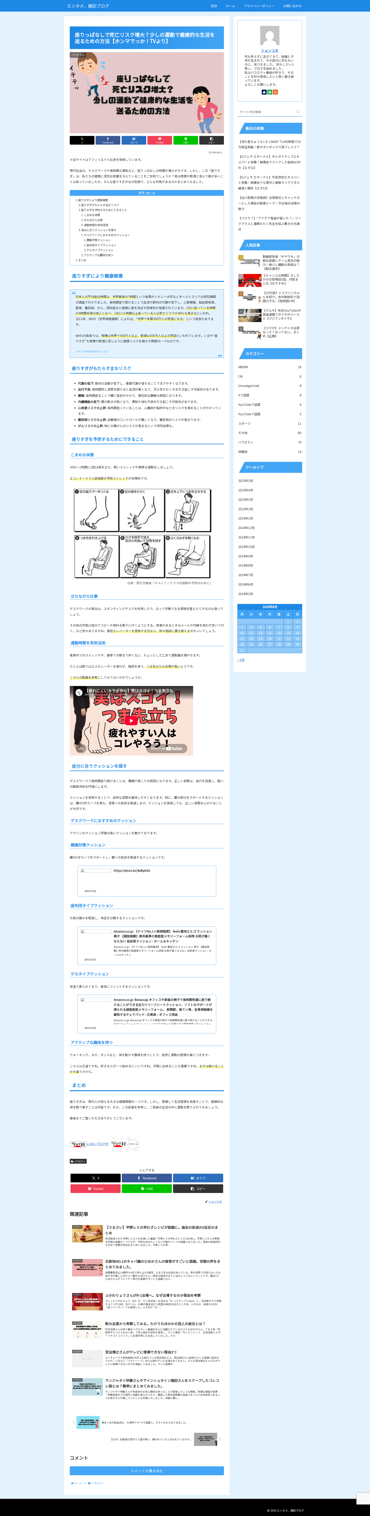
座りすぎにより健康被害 (93, 200)
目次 (142, 193)
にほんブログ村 (97, 1143)
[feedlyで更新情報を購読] (269, 92)
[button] (211, 140)
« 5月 (241, 659)
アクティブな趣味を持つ (98, 255)
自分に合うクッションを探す (98, 230)
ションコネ (269, 50)
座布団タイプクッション (101, 245)
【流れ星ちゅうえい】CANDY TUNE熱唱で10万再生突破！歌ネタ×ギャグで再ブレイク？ (269, 144)
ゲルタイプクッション (100, 250)
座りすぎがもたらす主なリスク (100, 205)
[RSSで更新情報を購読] (275, 92)
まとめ (82, 260)
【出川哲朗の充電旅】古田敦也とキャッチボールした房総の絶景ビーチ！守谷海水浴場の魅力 (269, 203)
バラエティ (80, 1161)
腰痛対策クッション (99, 240)
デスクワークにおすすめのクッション (107, 235)
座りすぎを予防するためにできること (104, 210)
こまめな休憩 (92, 215)
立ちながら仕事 (93, 220)
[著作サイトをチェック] (264, 92)
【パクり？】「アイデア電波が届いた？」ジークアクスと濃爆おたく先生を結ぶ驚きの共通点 (269, 223)
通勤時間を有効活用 (96, 225)
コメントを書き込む (146, 1471)
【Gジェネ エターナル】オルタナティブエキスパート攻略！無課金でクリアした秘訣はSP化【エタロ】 (269, 162)
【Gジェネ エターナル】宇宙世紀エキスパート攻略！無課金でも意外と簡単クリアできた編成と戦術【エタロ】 (269, 183)
